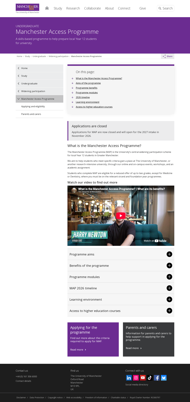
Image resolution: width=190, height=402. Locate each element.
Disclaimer (21, 397)
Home (46, 8)
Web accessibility (74, 397)
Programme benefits (86, 87)
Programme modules (87, 92)
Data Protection (37, 397)
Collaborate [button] (92, 8)
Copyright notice (55, 397)
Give (142, 8)
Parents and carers (31, 114)
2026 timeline (83, 97)
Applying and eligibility (33, 106)
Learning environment (87, 102)
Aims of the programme (88, 83)
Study (27, 56)
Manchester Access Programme (86, 56)
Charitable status (118, 397)
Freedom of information (96, 397)
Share (169, 56)
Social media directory (136, 384)
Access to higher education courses (94, 106)
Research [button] (73, 8)
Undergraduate (39, 56)
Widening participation (59, 56)
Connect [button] (124, 8)
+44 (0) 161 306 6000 (26, 376)
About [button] (109, 8)
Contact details (23, 380)
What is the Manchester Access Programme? (99, 78)
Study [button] (58, 8)
